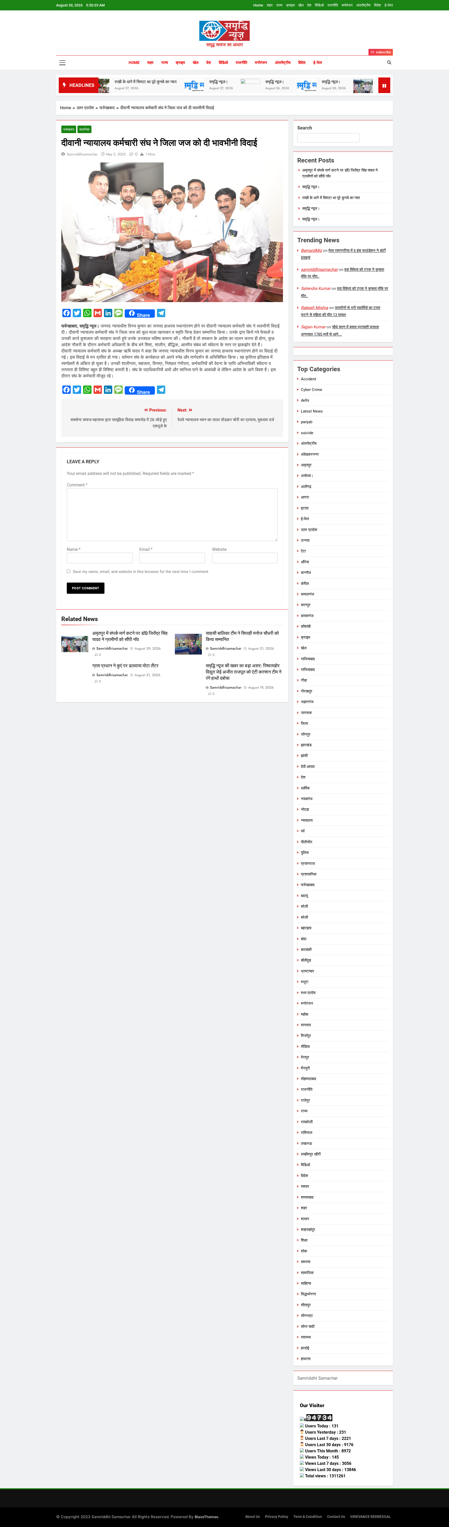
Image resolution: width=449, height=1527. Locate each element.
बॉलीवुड (306, 960)
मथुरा (304, 982)
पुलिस (305, 852)
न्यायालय (307, 820)
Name (74, 549)
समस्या (305, 1262)
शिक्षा (304, 1240)
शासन (305, 1219)
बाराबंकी (306, 949)
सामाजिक (84, 129)
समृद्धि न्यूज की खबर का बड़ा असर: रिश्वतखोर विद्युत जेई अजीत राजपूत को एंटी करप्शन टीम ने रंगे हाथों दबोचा (243, 672)
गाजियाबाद (308, 659)
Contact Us (336, 1517)
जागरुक (306, 712)
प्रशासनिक (308, 874)
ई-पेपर (389, 5)
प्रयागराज (308, 863)
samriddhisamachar (82, 154)
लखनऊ (306, 1143)
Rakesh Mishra (314, 307)
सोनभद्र (307, 1315)
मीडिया (305, 1046)
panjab (306, 422)
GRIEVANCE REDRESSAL (370, 1517)
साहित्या (306, 1283)
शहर (270, 5)
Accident (308, 379)
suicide (307, 432)
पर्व (303, 831)
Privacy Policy (276, 1517)
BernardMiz (311, 250)
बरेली (304, 906)
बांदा (303, 939)
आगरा (305, 497)
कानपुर (306, 605)
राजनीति (332, 5)
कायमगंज (307, 616)
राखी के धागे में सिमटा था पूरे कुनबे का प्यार (108, 81)
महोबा (304, 1014)
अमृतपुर (306, 465)
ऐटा (303, 551)
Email (146, 549)
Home (258, 5)
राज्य (279, 5)
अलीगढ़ (306, 486)
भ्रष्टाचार (307, 971)
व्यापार (305, 1186)
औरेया (305, 562)
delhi (305, 400)
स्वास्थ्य (306, 1337)
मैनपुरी (305, 1068)
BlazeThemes (206, 1517)
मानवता (306, 1025)
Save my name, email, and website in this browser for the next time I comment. (141, 571)
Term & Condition (307, 1517)
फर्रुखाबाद (68, 129)
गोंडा (304, 680)
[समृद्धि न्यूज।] (156, 85)
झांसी (304, 755)
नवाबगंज (307, 799)
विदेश (377, 5)
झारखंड (306, 745)
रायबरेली (307, 1122)
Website (219, 549)
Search (304, 127)
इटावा (304, 508)
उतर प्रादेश (309, 529)
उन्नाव (305, 540)
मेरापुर (305, 1057)
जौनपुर (306, 734)
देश (309, 5)
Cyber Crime (311, 389)
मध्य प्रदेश (308, 992)
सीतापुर (306, 1305)
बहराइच (306, 928)
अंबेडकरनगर (310, 454)
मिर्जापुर (306, 1035)
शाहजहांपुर (308, 1229)
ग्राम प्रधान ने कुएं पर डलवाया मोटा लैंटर (125, 665)
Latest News (312, 411)
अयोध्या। (307, 475)
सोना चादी (307, 1326)
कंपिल (305, 583)
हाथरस (306, 1358)
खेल (300, 5)
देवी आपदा (308, 766)
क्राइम (290, 5)
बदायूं (304, 895)
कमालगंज (307, 594)
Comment (77, 484)
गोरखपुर (306, 691)
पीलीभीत (306, 842)
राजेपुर (305, 1100)
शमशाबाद (307, 1197)
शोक (304, 1251)
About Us (252, 1517)
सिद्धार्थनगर (308, 1294)
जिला (304, 723)
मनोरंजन (347, 5)
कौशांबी (306, 626)
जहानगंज (307, 702)
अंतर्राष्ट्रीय (363, 5)
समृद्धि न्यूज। (180, 81)
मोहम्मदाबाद (308, 1078)
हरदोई (305, 1348)
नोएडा (305, 809)
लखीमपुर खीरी (311, 1154)
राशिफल (306, 1132)
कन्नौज (306, 572)
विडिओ (319, 5)
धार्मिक (305, 788)
